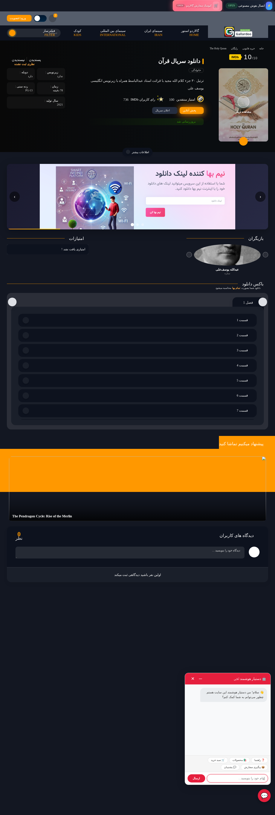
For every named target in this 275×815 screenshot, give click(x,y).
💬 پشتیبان (230, 767)
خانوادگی (196, 70)
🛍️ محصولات (239, 760)
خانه (261, 48)
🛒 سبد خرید (218, 760)
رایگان (234, 48)
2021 (60, 104)
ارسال (196, 778)
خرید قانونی (248, 48)
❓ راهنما (259, 760)
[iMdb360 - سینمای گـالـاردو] (238, 31)
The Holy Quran (218, 48)
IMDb (235, 57)
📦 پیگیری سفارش (254, 767)
